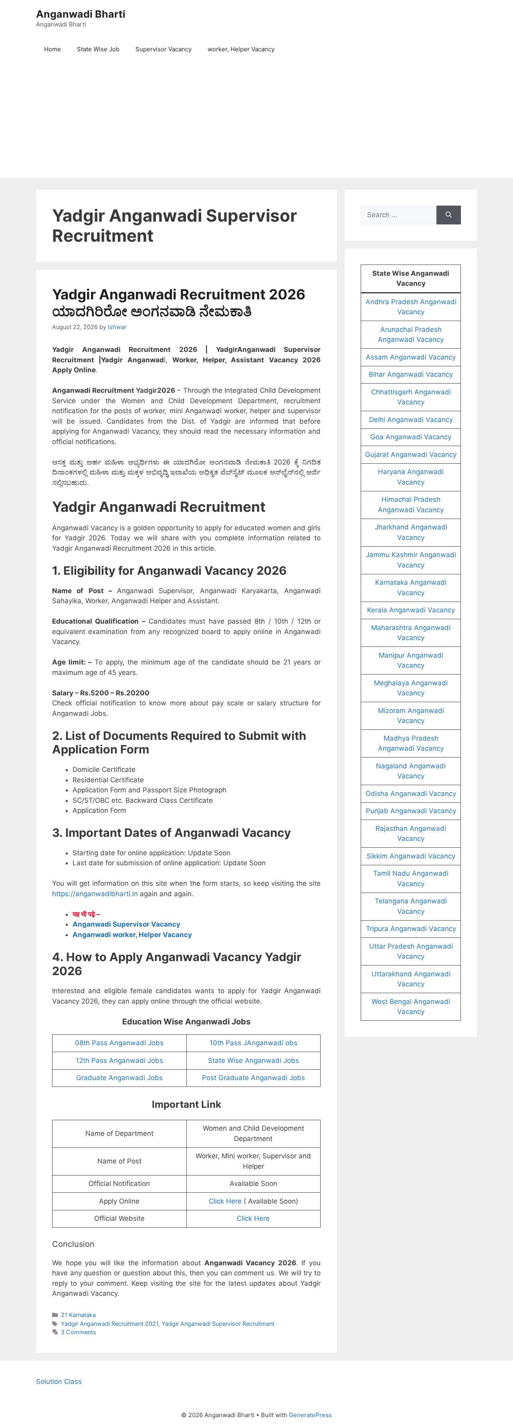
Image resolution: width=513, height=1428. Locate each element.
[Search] (448, 215)
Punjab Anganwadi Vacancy (411, 811)
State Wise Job (98, 49)
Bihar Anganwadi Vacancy (411, 374)
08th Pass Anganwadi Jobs (119, 1043)
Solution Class (59, 1382)
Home (52, 49)
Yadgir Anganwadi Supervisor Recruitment (218, 1323)
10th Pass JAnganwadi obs (253, 1043)
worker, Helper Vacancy (241, 49)
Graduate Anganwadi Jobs (119, 1078)
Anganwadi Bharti (80, 14)
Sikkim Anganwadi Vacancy (411, 856)
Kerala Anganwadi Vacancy (411, 610)
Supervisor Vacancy (163, 49)
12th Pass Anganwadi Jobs (119, 1060)
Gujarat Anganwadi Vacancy (410, 454)
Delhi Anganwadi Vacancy (411, 420)
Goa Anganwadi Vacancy (410, 437)
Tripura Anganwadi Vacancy (411, 929)
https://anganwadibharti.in (95, 894)
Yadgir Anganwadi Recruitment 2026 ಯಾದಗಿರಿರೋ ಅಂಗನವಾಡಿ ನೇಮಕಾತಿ (178, 302)
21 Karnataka (78, 1314)
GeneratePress (310, 1415)
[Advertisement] (256, 121)
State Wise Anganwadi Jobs (253, 1060)
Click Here (225, 1201)
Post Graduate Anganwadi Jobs (253, 1078)
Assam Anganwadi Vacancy (411, 357)
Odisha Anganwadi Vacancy (411, 794)
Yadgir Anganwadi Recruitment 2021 (109, 1323)
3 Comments (78, 1332)
